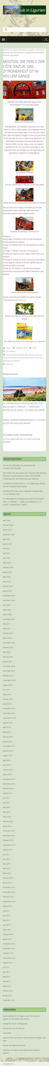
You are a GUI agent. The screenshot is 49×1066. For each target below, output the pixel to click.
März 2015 (7, 873)
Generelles (9, 364)
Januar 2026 (7, 530)
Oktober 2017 (8, 751)
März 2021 (7, 628)
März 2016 (7, 817)
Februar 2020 (8, 657)
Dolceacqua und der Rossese (14, 1028)
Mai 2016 (6, 807)
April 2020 (6, 652)
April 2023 (6, 577)
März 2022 (7, 610)
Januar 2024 (7, 572)
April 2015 (6, 868)
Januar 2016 (7, 826)
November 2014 (9, 892)
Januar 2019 (7, 704)
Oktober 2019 (8, 675)
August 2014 (7, 906)
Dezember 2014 (9, 887)
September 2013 (9, 958)
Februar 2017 (8, 770)
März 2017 (7, 765)
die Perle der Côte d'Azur (20, 355)
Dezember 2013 (9, 944)
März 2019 (7, 694)
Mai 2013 (6, 977)
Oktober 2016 (8, 788)
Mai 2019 (6, 690)
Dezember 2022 (9, 595)
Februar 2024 (8, 567)
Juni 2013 (6, 972)
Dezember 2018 (9, 708)
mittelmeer (38, 355)
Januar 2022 (7, 614)
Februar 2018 (8, 737)
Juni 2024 (6, 548)
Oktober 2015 (8, 840)
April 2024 (6, 558)
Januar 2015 (7, 883)
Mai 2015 (6, 864)
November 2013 (9, 948)
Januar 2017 (7, 774)
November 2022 (9, 600)
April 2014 (6, 925)
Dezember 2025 (9, 534)
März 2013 (7, 986)
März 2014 (7, 930)
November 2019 (9, 671)
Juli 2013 (6, 967)
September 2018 (9, 718)
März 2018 (7, 732)
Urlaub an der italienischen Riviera (14, 358)
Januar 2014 (7, 939)
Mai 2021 (6, 624)
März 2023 (7, 581)
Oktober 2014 (8, 897)
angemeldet (15, 439)
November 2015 (9, 835)
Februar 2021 (8, 633)
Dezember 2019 (9, 666)
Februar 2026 (8, 525)
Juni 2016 (6, 802)
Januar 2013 (7, 995)
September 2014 (9, 901)
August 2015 (7, 850)
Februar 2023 (8, 586)
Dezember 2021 (9, 619)
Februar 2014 (8, 934)
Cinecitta (9, 355)
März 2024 (7, 563)
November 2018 (9, 713)
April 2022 (6, 605)
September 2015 (9, 845)
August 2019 (7, 685)
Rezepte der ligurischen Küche (14, 1045)
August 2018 (7, 723)
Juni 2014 (6, 915)
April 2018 (6, 727)
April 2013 (6, 981)
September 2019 (9, 680)
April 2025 (6, 539)
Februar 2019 (8, 699)
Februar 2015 (8, 878)
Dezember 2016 (9, 779)
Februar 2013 (8, 991)
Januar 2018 (7, 741)
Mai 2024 (6, 553)
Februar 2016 (8, 821)
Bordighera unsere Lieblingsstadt (15, 1024)
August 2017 (7, 755)
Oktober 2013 (8, 953)
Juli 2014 (6, 911)
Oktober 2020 (8, 647)
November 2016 (9, 784)
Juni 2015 (6, 859)
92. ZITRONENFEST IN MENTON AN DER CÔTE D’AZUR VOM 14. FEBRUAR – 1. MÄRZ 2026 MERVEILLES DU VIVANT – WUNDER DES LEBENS (24, 406)
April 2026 (6, 520)
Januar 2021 (7, 638)
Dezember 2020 (9, 643)
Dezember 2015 (9, 831)
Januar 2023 (7, 591)
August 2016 (7, 793)
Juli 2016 (6, 798)
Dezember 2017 (9, 746)
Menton (31, 355)
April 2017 (6, 760)
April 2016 (6, 812)
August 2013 (7, 962)
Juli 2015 (6, 854)
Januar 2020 (7, 661)
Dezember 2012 (9, 1000)
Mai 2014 (6, 920)
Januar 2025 (7, 544)
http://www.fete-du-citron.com (14, 300)
